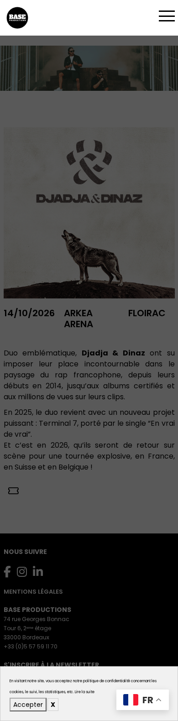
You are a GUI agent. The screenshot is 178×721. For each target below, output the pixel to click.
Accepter (28, 704)
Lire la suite (84, 692)
